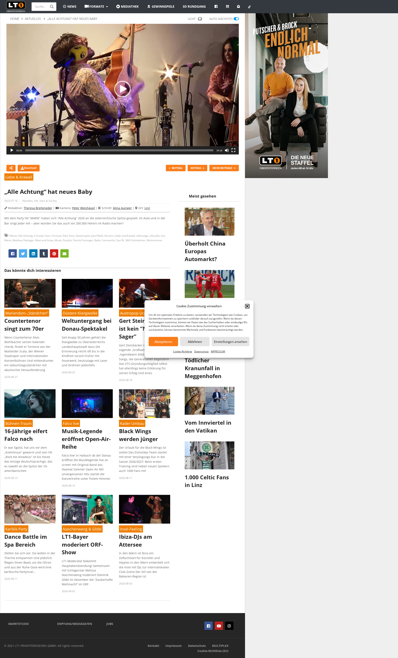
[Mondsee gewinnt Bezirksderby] (209, 284)
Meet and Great (44, 240)
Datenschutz (201, 351)
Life (36, 200)
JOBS (109, 624)
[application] (122, 89)
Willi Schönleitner (136, 240)
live (163, 235)
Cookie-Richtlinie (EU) (212, 651)
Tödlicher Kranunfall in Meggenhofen (203, 368)
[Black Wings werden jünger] (144, 403)
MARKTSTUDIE (18, 624)
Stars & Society (48, 200)
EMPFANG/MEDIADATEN (74, 624)
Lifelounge (142, 235)
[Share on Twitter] (23, 253)
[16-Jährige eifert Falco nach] (30, 403)
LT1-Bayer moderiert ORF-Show (82, 544)
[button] (247, 306)
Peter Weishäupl (83, 208)
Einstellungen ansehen (230, 342)
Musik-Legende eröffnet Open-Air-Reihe (86, 438)
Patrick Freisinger (83, 240)
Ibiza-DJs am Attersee (135, 540)
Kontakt (153, 646)
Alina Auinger (122, 208)
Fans (71, 235)
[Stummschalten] (227, 150)
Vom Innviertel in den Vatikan (208, 426)
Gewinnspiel (83, 235)
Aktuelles (27, 200)
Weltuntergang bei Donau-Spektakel (87, 324)
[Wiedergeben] (12, 150)
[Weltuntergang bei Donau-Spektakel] (87, 293)
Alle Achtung (25, 235)
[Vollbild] (233, 150)
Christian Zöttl (60, 235)
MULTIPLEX (220, 646)
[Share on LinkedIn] (33, 253)
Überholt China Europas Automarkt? (205, 251)
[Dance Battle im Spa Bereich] (30, 509)
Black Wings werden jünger (138, 435)
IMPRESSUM (218, 351)
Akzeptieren (163, 342)
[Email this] (64, 253)
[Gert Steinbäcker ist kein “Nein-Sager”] (144, 293)
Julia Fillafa (97, 235)
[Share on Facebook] (12, 253)
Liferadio (154, 235)
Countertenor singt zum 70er (24, 324)
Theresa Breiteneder (38, 208)
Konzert (108, 235)
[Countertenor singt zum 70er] (30, 293)
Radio (97, 240)
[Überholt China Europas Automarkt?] (209, 222)
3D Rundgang (194, 6)
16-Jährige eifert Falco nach (25, 435)
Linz (147, 208)
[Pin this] (54, 253)
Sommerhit (108, 240)
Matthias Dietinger (23, 240)
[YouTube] (219, 626)
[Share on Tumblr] (44, 253)
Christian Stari (42, 235)
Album (13, 235)
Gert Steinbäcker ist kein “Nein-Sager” (141, 328)
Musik (58, 240)
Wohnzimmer (154, 240)
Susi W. (120, 240)
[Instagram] (229, 626)
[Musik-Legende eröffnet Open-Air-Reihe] (87, 403)
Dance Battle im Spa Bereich (25, 540)
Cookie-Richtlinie (182, 351)
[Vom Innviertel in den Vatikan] (209, 401)
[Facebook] (208, 626)
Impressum (173, 646)
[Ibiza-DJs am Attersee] (144, 509)
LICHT (192, 19)
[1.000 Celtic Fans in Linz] (209, 455)
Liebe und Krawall (125, 235)
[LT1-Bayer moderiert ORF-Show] (87, 509)
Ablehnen (195, 342)
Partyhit (67, 240)
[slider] (119, 150)
